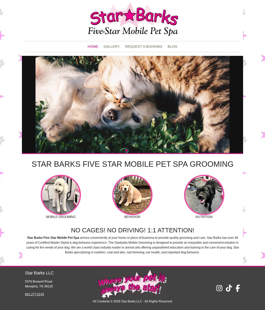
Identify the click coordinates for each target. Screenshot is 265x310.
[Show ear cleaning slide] (129, 150)
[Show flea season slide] (126, 150)
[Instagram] (219, 288)
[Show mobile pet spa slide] (139, 150)
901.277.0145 (34, 294)
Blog (172, 46)
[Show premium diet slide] (142, 150)
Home (93, 46)
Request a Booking (143, 46)
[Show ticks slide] (136, 150)
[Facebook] (238, 288)
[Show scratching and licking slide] (123, 150)
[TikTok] (229, 288)
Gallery (112, 46)
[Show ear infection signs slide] (132, 150)
